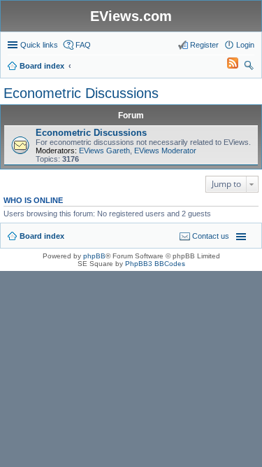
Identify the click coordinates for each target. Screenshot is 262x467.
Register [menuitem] (204, 45)
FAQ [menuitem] (83, 45)
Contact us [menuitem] (210, 236)
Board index (42, 236)
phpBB (94, 256)
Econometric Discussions (81, 93)
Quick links (39, 45)
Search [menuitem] (248, 67)
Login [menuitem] (245, 45)
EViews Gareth (104, 150)
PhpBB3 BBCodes (155, 263)
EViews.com (131, 16)
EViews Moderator (165, 150)
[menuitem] (226, 65)
